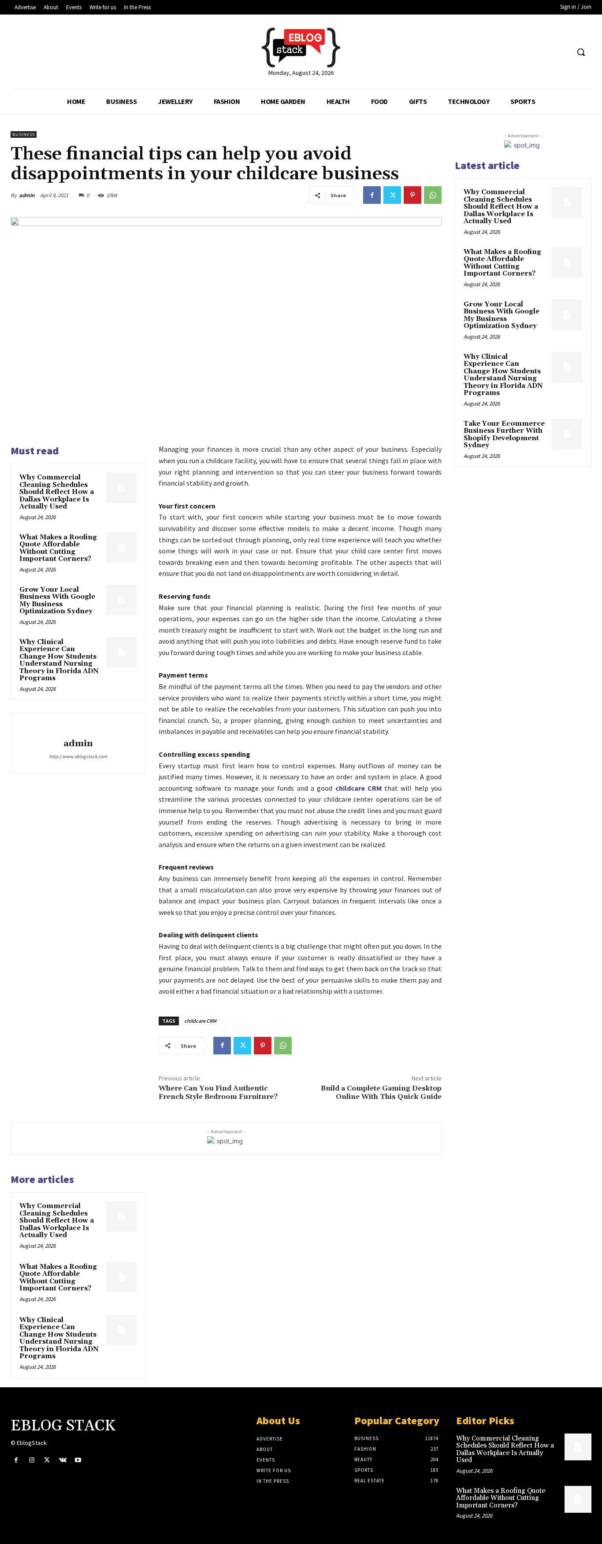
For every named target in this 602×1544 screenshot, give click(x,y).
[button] (580, 52)
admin (26, 195)
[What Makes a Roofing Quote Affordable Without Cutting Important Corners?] (121, 547)
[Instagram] (31, 1460)
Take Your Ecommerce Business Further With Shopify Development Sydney (504, 435)
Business (23, 134)
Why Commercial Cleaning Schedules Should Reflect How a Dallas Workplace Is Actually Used (56, 492)
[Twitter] (392, 195)
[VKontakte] (62, 1460)
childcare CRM (200, 1020)
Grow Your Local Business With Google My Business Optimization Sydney (57, 601)
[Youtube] (78, 1460)
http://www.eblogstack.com (78, 756)
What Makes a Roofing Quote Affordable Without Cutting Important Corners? (58, 548)
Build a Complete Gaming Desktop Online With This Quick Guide (381, 1092)
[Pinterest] (412, 195)
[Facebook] (372, 195)
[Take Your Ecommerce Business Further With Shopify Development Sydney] (567, 434)
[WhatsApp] (433, 195)
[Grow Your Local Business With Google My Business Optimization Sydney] (121, 600)
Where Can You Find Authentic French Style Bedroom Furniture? (218, 1092)
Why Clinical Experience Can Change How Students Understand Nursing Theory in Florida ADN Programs (59, 660)
